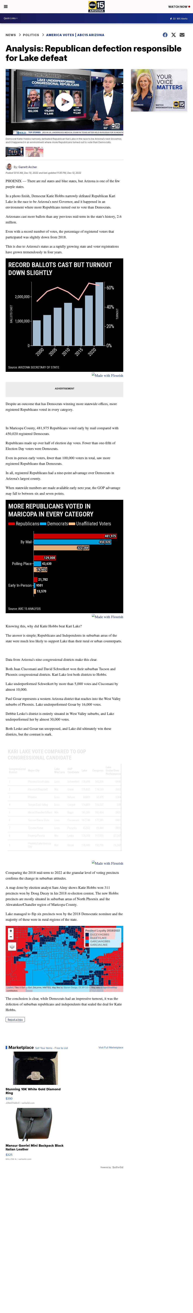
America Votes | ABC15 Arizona (75, 35)
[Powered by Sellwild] (117, 1167)
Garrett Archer (27, 167)
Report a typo (15, 1019)
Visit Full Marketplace (111, 1047)
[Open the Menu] (6, 6)
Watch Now (178, 7)
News (11, 35)
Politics (31, 35)
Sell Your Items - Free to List (51, 1048)
